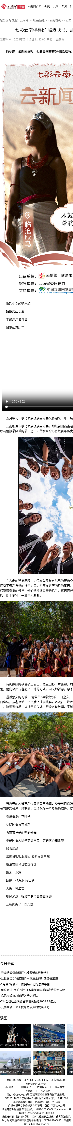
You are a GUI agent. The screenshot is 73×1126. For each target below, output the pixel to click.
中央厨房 (28, 1091)
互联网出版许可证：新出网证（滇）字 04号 (36, 1102)
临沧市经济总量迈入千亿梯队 (19, 995)
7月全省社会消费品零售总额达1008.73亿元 (28, 1001)
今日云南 (7, 964)
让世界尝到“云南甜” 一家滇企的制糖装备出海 (29, 978)
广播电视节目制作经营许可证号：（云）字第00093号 (36, 1105)
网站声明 (45, 1091)
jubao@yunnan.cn (39, 1124)
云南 (56, 6)
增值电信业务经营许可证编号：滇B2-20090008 (28, 1109)
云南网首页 (34, 6)
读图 (3, 1018)
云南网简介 (7, 1087)
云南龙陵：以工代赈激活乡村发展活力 (25, 1007)
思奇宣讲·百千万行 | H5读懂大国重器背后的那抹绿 (33, 990)
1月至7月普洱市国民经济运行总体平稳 (25, 984)
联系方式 (59, 1087)
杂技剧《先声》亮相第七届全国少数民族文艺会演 (27, 1045)
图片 (64, 6)
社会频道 (39, 20)
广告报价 (42, 1087)
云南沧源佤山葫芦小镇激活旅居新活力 (25, 972)
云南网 (24, 20)
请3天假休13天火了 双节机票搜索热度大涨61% (25, 1072)
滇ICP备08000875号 (18, 1094)
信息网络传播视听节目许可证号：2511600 (44, 1098)
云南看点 (55, 20)
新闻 (47, 6)
